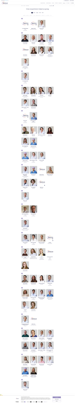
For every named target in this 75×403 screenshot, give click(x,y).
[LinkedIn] (44, 40)
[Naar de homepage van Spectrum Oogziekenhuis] (4, 3)
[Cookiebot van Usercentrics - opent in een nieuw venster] (17, 401)
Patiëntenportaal (66, 0)
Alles (32, 12)
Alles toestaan (56, 397)
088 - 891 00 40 (72, 0)
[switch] (30, 401)
